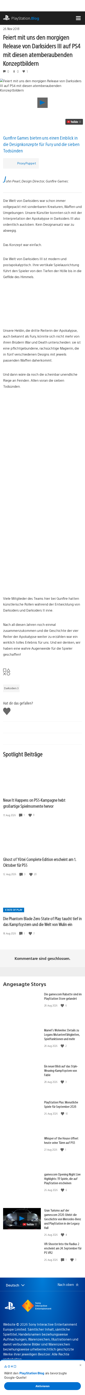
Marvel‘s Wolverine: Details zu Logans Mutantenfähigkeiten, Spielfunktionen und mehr (62, 1034)
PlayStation (25, 18)
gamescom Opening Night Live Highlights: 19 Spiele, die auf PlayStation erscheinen (62, 1178)
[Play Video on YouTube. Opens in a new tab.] (74, 122)
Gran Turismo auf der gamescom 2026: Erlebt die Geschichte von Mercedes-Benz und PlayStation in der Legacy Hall (62, 1219)
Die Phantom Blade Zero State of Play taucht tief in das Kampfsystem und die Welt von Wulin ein (42, 921)
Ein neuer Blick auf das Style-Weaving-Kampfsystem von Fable (61, 1070)
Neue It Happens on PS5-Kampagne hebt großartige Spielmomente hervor (34, 803)
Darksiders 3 (11, 688)
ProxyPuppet (26, 163)
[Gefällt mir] (30, 815)
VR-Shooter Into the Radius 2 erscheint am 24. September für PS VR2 (62, 1248)
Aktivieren (42, 1386)
